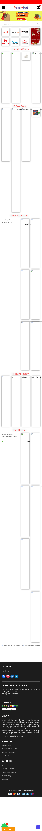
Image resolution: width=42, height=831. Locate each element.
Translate (14, 711)
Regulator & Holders (8, 752)
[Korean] (13, 706)
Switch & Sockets (8, 756)
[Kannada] (11, 706)
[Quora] (12, 676)
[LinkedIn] (16, 676)
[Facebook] (3, 676)
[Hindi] (4, 706)
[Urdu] (17, 706)
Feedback (5, 779)
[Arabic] (2, 706)
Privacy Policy (6, 776)
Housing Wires (6, 745)
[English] (8, 706)
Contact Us (6, 765)
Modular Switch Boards (10, 749)
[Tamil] (6, 706)
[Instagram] (8, 676)
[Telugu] (15, 706)
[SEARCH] (37, 24)
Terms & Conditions (9, 772)
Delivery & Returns (8, 769)
